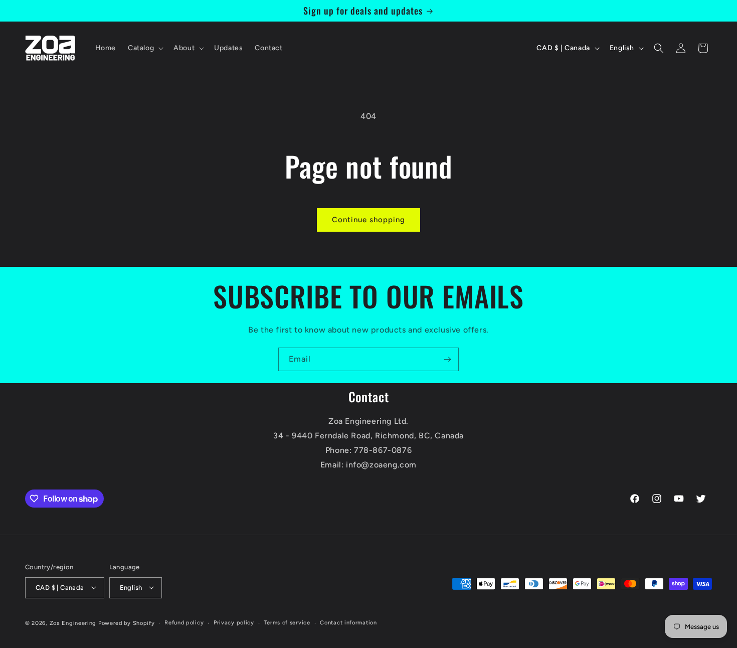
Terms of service (287, 622)
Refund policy (184, 622)
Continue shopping (368, 219)
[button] (144, 48)
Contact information (348, 622)
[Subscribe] (447, 359)
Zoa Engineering (73, 622)
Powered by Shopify (126, 622)
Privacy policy (234, 622)
